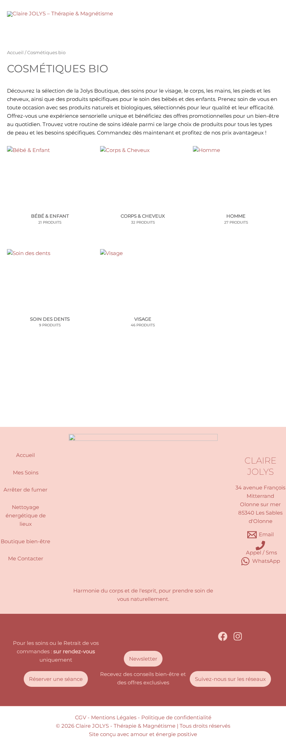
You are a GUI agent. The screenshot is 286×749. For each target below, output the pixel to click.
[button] (56, 679)
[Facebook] (222, 636)
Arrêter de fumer (25, 490)
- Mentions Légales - (113, 717)
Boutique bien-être (25, 541)
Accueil (15, 52)
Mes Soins (25, 473)
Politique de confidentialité (176, 717)
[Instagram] (237, 636)
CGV (80, 717)
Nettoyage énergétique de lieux (26, 515)
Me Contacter (25, 558)
